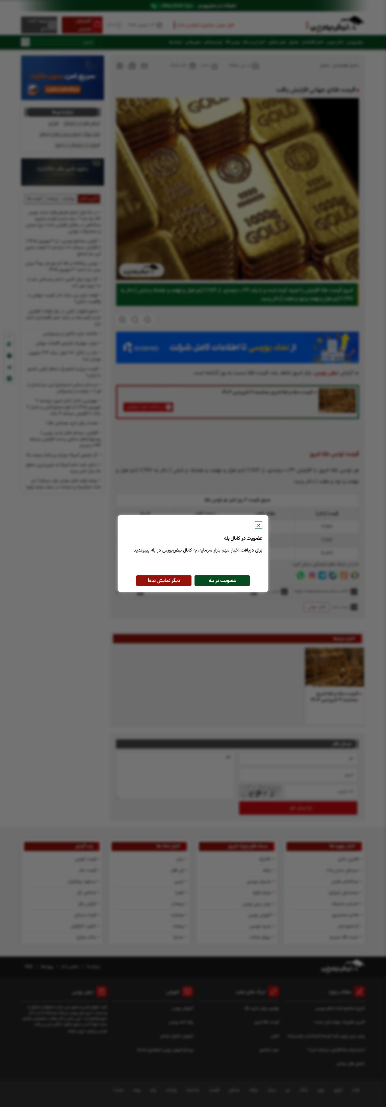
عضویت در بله (222, 580)
